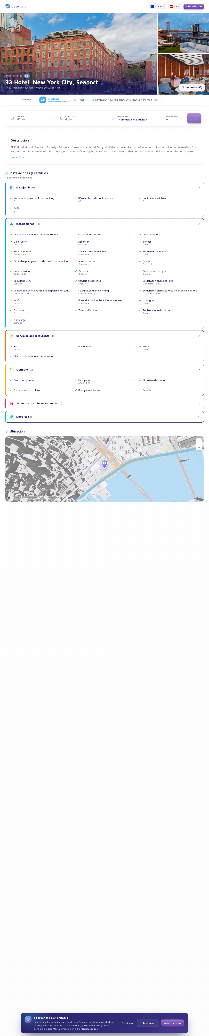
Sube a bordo (193, 6)
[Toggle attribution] (9, 498)
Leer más (16, 157)
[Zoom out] (199, 447)
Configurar (128, 1023)
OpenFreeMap (17, 497)
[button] (104, 464)
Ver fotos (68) (194, 87)
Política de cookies (87, 1028)
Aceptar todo (172, 1023)
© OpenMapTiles (30, 497)
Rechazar (148, 1023)
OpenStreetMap (53, 497)
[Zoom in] (199, 441)
